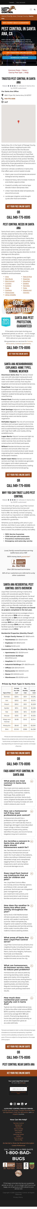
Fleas (7, 288)
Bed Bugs (9, 279)
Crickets (8, 283)
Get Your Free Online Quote (19, 53)
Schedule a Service (19, 58)
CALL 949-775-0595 (18, 348)
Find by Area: (6, 1110)
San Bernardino (23, 1112)
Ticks (25, 288)
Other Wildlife (10, 295)
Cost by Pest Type (15, 72)
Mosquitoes (9, 292)
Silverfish (26, 281)
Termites (26, 286)
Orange (21, 1110)
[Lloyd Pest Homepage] (8, 9)
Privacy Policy (18, 1197)
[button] (19, 121)
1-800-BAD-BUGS (18, 1155)
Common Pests (14, 70)
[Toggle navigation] (31, 9)
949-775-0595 (21, 62)
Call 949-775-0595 (18, 217)
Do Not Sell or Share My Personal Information (18, 1143)
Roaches (26, 279)
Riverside (27, 1110)
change (22, 1083)
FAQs (26, 72)
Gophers (8, 290)
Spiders (26, 283)
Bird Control (9, 281)
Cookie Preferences (18, 1145)
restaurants (10, 344)
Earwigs (8, 286)
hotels (17, 344)
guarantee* (25, 556)
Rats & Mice (27, 277)
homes (30, 341)
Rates (24, 70)
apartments (26, 344)
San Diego (14, 1110)
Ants (7, 277)
